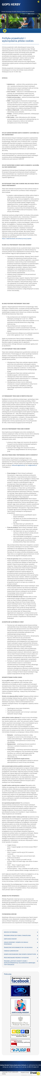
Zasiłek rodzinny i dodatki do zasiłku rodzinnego (16, 943)
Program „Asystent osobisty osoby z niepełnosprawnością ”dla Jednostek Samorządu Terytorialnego (19, 963)
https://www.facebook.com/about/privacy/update (16, 238)
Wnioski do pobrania (10, 932)
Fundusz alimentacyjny (11, 951)
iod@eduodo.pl (32, 465)
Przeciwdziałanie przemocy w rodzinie (16, 958)
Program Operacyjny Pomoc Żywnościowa (17, 935)
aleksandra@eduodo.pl (18, 465)
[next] (38, 21)
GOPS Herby (11, 4)
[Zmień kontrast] (38, 2)
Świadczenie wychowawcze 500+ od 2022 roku (18, 947)
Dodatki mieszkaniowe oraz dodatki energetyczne (20, 954)
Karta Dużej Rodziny (10, 939)
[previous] (2, 21)
